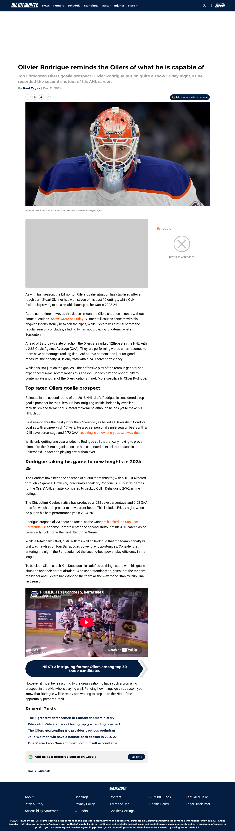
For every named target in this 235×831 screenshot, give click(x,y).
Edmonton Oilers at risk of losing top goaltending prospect (74, 724)
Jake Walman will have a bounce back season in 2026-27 (72, 737)
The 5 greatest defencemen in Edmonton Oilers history (71, 718)
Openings (81, 797)
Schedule (74, 5)
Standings (91, 5)
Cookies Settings (122, 811)
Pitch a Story (34, 804)
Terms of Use (119, 804)
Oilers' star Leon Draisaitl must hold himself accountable (72, 743)
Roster (106, 5)
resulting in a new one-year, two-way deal (110, 433)
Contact (115, 797)
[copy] (48, 97)
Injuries (119, 5)
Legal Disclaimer (198, 804)
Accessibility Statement (42, 811)
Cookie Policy (159, 804)
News (46, 5)
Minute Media (26, 820)
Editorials (44, 771)
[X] (204, 5)
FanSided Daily (197, 797)
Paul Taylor (31, 88)
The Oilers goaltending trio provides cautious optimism (71, 730)
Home (29, 771)
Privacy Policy (84, 804)
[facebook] (212, 5)
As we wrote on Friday (67, 319)
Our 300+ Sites (160, 797)
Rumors (58, 5)
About (29, 797)
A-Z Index (81, 811)
